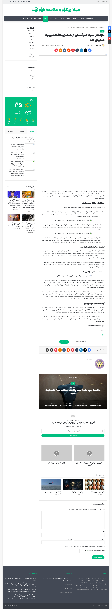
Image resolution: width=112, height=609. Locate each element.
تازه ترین (21, 131)
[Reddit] (69, 50)
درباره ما (33, 18)
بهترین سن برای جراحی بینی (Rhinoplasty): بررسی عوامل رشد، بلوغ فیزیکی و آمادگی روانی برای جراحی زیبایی (16, 172)
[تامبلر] (77, 50)
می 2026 (32, 39)
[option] (73, 391)
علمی (45, 18)
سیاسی (82, 18)
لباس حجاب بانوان (68, 578)
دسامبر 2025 (31, 54)
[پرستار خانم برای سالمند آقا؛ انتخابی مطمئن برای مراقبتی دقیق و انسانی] (29, 155)
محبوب (32, 131)
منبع (103, 335)
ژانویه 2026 (31, 51)
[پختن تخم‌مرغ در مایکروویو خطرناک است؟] (94, 484)
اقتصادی (75, 18)
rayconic (99, 45)
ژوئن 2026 (31, 36)
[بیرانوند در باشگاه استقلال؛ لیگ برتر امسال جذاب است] (14, 217)
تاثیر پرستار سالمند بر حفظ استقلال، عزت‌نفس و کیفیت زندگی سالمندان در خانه (17, 163)
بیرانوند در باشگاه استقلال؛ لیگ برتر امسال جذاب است (14, 225)
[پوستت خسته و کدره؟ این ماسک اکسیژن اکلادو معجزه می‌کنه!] (29, 147)
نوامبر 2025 (31, 57)
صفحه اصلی (89, 18)
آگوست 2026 (31, 31)
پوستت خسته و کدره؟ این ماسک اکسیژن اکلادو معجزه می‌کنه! (17, 146)
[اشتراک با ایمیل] (51, 350)
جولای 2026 (31, 34)
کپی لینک (64, 342)
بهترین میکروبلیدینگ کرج (62, 581)
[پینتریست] (73, 50)
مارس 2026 (31, 45)
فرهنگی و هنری (53, 18)
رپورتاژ (40, 18)
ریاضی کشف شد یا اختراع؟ (77, 492)
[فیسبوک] (90, 50)
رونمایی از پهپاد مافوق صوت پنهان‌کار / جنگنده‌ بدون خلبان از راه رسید (73, 391)
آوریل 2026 (31, 42)
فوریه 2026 (31, 48)
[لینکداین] (81, 50)
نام (103, 531)
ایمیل (103, 539)
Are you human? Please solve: (96, 550)
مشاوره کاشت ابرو (58, 578)
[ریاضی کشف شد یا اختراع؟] (73, 484)
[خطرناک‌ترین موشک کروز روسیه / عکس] (51, 484)
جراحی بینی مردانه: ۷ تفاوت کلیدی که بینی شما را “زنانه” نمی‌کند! (22, 139)
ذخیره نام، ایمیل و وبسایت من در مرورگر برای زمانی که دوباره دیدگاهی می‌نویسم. (84, 546)
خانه (102, 27)
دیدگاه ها (10, 131)
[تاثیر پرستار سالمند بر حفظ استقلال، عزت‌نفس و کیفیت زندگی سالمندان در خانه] (29, 163)
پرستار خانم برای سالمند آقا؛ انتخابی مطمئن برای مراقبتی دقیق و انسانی (17, 154)
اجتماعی (68, 18)
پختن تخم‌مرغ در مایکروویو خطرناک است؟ (96, 492)
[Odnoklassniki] (60, 50)
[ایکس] (85, 50)
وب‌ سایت (69, 539)
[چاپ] (47, 350)
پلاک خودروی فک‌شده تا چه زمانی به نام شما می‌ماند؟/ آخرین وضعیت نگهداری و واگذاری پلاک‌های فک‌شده (28, 226)
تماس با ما (26, 18)
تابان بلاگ (32, 76)
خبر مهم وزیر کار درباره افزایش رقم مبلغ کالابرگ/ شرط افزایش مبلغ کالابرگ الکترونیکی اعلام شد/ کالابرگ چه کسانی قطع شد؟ (28, 204)
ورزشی (62, 18)
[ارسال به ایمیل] (96, 45)
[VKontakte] (64, 50)
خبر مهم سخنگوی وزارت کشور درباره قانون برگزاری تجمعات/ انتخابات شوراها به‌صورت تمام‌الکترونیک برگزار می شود (14, 203)
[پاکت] (56, 50)
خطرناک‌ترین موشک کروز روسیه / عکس (53, 492)
